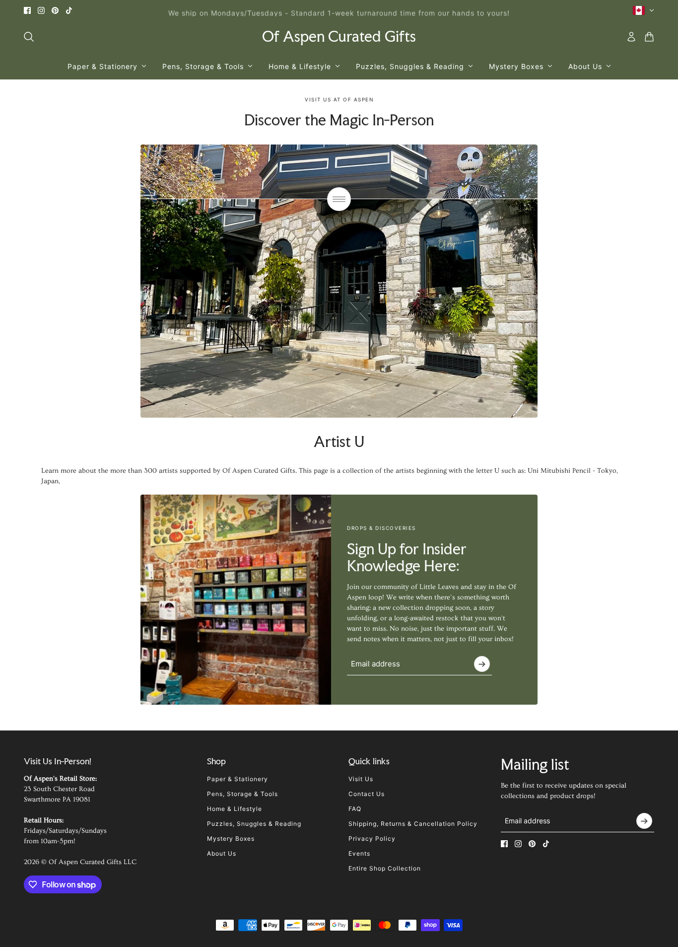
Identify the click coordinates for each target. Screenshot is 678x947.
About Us (221, 853)
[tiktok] (69, 10)
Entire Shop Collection (384, 868)
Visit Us (360, 779)
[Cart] (649, 37)
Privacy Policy (372, 838)
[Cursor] (339, 199)
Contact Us (366, 794)
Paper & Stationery (237, 779)
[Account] (631, 37)
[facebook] (27, 10)
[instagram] (41, 10)
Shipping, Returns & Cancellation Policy (412, 823)
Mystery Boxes (231, 838)
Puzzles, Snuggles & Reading (254, 823)
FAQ (354, 808)
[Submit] (482, 664)
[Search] (29, 37)
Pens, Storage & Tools (242, 794)
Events (359, 853)
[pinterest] (55, 10)
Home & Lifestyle (234, 808)
